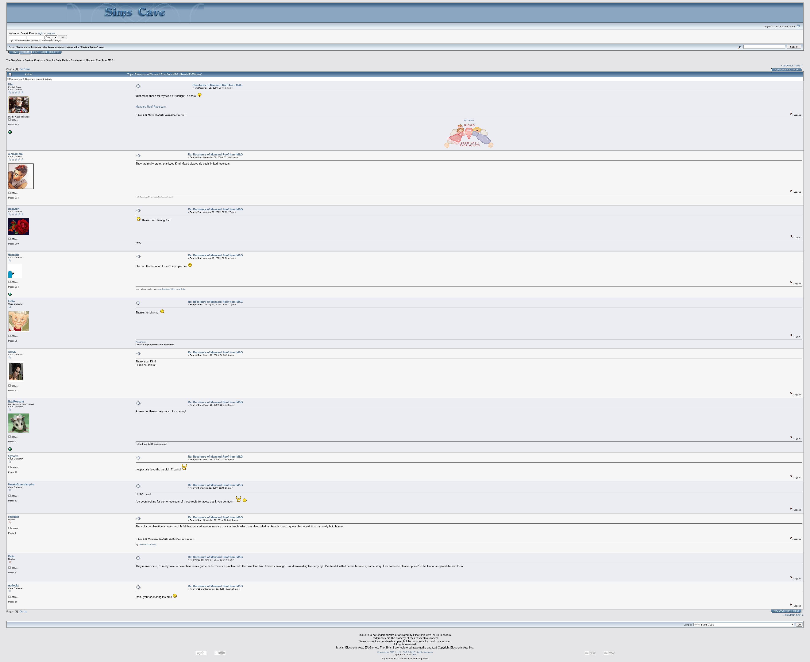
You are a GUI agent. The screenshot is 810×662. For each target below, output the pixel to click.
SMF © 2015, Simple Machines (418, 652)
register (51, 33)
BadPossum (16, 401)
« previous (787, 65)
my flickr (181, 289)
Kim (11, 84)
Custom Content (34, 60)
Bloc (415, 654)
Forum (25, 52)
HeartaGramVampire (21, 484)
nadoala (13, 585)
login (40, 33)
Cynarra (13, 456)
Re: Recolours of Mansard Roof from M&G (215, 154)
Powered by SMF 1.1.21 (389, 652)
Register (54, 52)
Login (44, 52)
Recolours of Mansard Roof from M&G (92, 60)
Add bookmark (783, 70)
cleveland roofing (147, 544)
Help (35, 52)
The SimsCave (14, 60)
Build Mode (62, 60)
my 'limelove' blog (167, 289)
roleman (13, 516)
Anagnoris (141, 342)
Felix (11, 556)
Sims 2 (49, 60)
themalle (13, 254)
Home (15, 52)
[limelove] (10, 295)
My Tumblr (469, 120)
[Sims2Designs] (10, 133)
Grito (11, 301)
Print (797, 70)
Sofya (12, 351)
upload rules (40, 47)
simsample (15, 153)
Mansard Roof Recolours (151, 106)
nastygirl (14, 208)
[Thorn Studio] (10, 450)
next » (798, 65)
